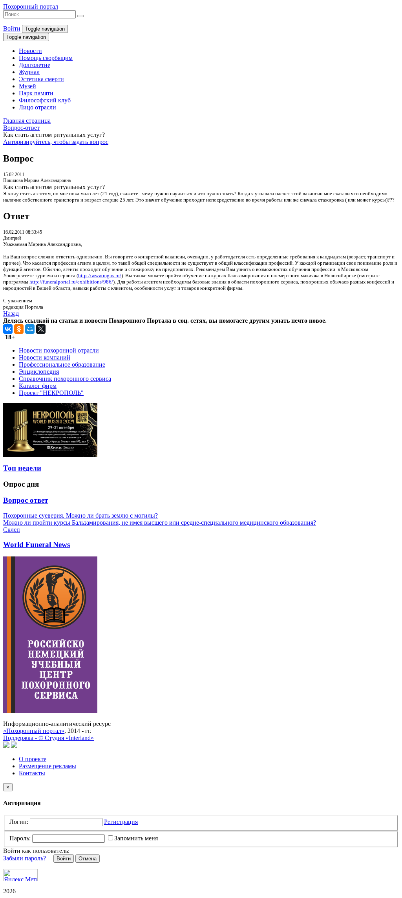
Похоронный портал (30, 6)
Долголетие (34, 65)
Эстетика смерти (41, 79)
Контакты (32, 773)
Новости (30, 50)
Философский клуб (45, 100)
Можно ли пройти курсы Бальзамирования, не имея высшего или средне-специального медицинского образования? (159, 522)
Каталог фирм (38, 385)
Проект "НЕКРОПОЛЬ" (51, 392)
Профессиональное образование (62, 364)
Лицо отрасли (37, 107)
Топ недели (22, 468)
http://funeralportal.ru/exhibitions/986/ (70, 282)
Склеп (11, 529)
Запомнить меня (136, 838)
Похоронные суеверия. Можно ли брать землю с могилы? (80, 515)
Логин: (18, 821)
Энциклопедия (39, 371)
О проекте (32, 759)
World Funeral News (36, 544)
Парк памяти (36, 93)
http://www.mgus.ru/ (99, 275)
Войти (11, 28)
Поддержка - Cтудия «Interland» (48, 737)
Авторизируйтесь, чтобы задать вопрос (55, 141)
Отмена (88, 859)
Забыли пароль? (24, 858)
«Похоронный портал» (33, 730)
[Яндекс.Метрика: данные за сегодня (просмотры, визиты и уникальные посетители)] (20, 875)
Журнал (29, 72)
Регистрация (121, 821)
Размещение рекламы (47, 766)
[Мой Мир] (30, 329)
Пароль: (20, 838)
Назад (11, 313)
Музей (27, 86)
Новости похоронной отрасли (59, 350)
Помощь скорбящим (46, 58)
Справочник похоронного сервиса (65, 378)
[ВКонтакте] (8, 329)
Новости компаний (44, 357)
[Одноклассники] (19, 329)
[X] (41, 329)
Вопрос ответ (25, 500)
